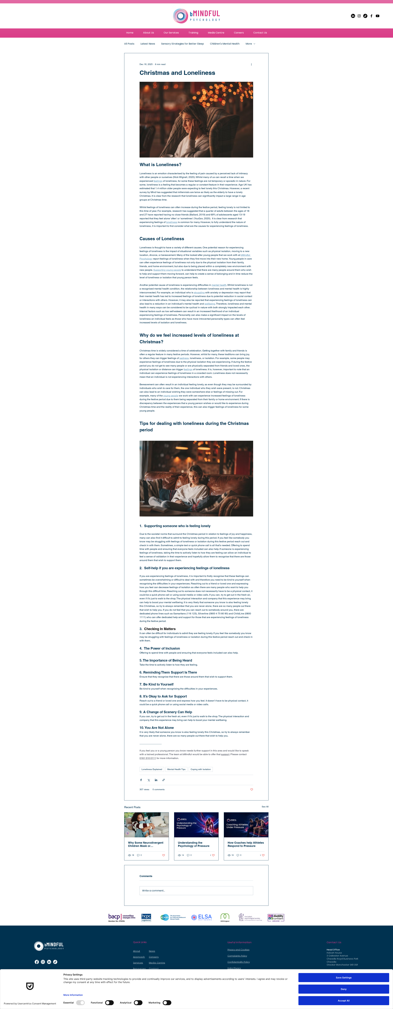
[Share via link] (163, 779)
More (249, 43)
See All (265, 806)
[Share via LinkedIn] (156, 779)
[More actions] (251, 64)
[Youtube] (377, 16)
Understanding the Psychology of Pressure (193, 844)
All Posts (129, 43)
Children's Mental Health (224, 43)
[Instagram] (359, 16)
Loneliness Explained (152, 769)
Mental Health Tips (176, 769)
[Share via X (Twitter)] (148, 779)
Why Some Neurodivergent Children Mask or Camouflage (145, 844)
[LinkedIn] (353, 16)
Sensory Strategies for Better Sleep (182, 43)
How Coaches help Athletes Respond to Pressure (246, 844)
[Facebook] (371, 16)
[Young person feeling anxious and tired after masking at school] (146, 824)
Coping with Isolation (201, 769)
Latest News (147, 43)
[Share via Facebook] (141, 779)
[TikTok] (365, 16)
